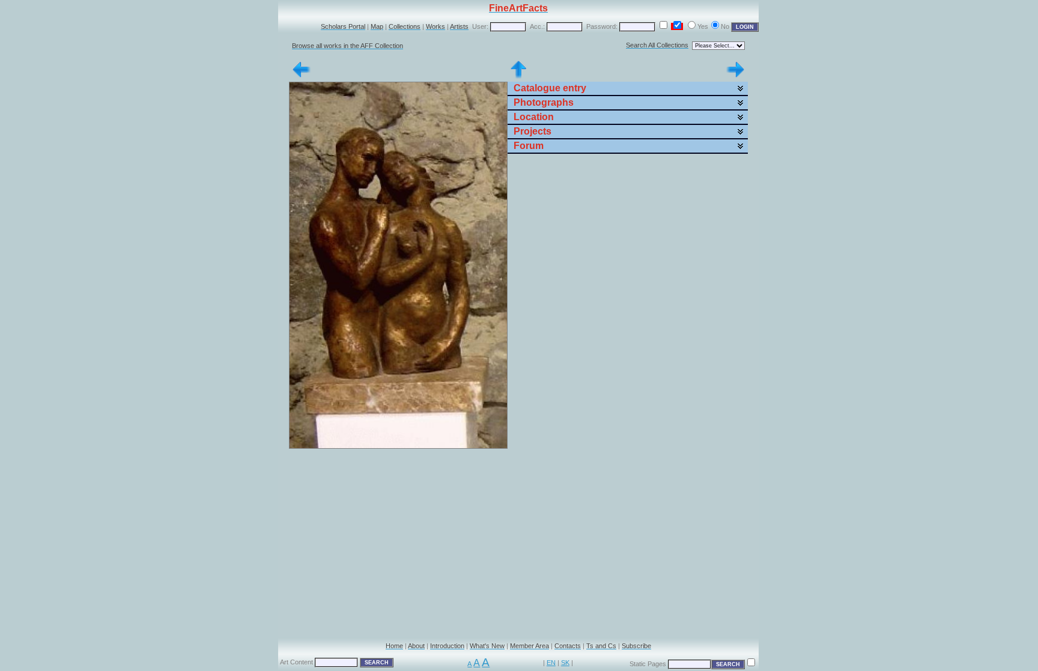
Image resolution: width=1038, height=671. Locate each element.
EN (551, 662)
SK (565, 662)
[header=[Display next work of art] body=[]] (735, 76)
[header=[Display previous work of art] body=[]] (301, 76)
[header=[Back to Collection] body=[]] (518, 76)
